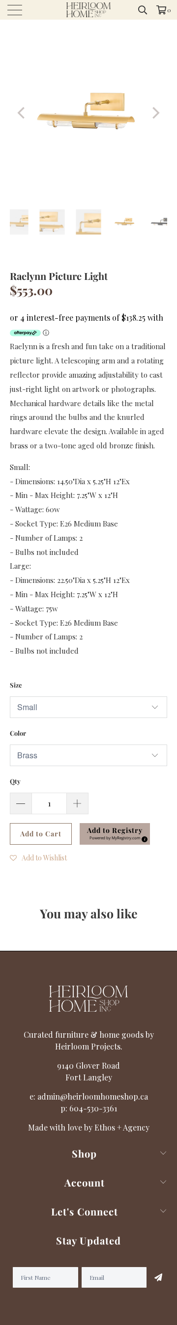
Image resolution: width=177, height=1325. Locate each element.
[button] (115, 834)
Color (18, 733)
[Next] (155, 113)
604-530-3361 (93, 1108)
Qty (15, 781)
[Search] (143, 9)
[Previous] (22, 113)
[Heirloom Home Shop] (88, 10)
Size (16, 685)
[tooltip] (143, 837)
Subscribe (157, 1277)
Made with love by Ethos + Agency (88, 1127)
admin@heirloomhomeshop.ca (92, 1096)
